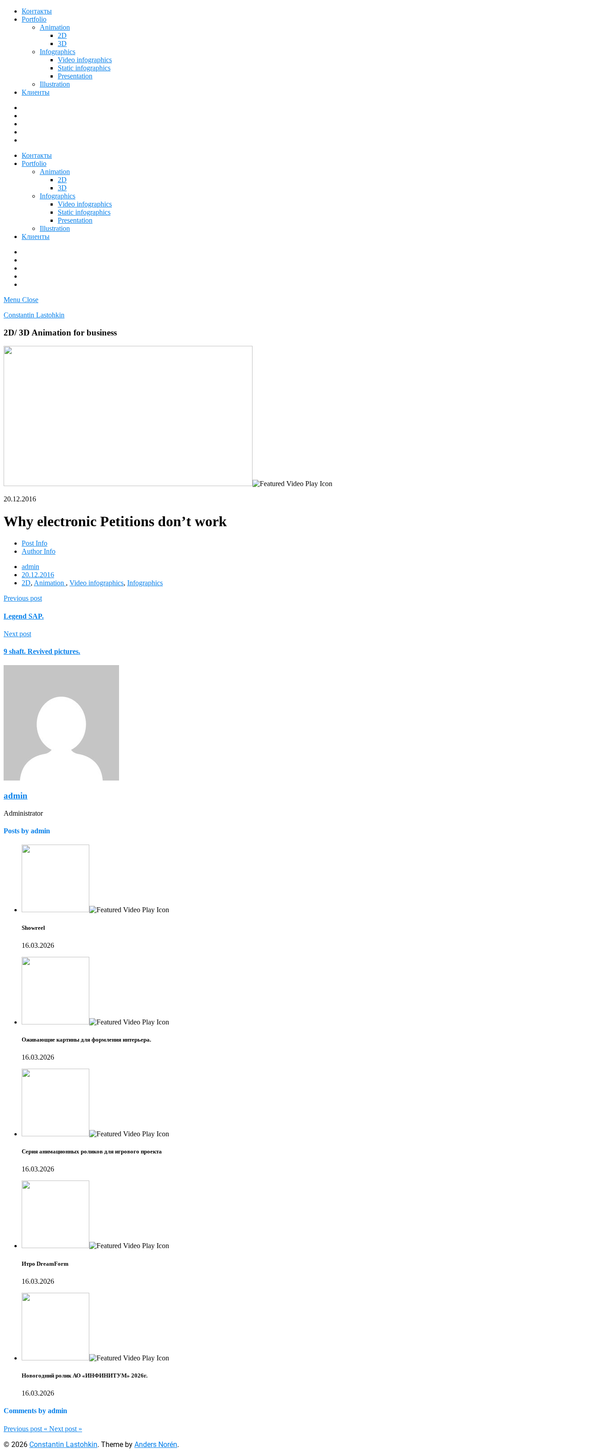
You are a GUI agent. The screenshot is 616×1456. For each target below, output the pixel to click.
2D (62, 35)
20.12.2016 (38, 575)
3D (62, 43)
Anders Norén (155, 1444)
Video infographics (85, 60)
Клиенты (36, 92)
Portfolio (34, 19)
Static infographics (84, 68)
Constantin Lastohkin (34, 315)
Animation (55, 27)
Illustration (55, 84)
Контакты (37, 11)
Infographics (57, 51)
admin (30, 566)
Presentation (75, 76)
